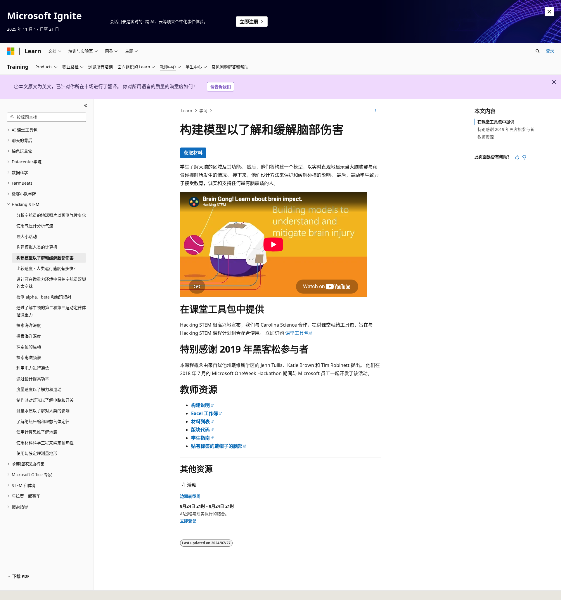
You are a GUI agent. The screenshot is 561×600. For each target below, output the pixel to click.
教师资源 (485, 137)
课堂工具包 (297, 333)
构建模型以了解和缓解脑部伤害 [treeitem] (45, 258)
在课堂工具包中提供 (495, 121)
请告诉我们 (220, 86)
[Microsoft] (11, 51)
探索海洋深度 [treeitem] (28, 325)
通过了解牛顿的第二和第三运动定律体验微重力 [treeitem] (51, 311)
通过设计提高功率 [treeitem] (32, 378)
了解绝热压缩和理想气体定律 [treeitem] (43, 421)
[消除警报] (549, 11)
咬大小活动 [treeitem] (26, 236)
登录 (550, 50)
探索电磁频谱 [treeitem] (28, 357)
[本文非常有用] (517, 157)
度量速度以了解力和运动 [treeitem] (38, 389)
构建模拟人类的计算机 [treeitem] (36, 247)
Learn (186, 110)
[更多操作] (376, 110)
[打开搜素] (537, 51)
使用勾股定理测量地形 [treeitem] (36, 453)
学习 (203, 110)
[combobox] (46, 117)
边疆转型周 (190, 496)
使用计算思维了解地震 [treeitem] (36, 432)
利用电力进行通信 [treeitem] (32, 368)
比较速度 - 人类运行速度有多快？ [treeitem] (46, 268)
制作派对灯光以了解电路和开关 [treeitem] (45, 400)
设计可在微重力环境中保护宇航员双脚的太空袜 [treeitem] (51, 282)
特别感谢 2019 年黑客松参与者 (505, 129)
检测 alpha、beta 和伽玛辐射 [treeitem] (43, 297)
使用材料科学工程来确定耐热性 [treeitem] (45, 442)
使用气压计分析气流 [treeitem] (34, 225)
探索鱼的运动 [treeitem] (28, 346)
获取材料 (193, 153)
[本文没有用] (524, 157)
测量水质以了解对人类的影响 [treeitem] (43, 410)
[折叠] (86, 105)
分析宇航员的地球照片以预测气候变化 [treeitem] (51, 215)
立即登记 (188, 520)
